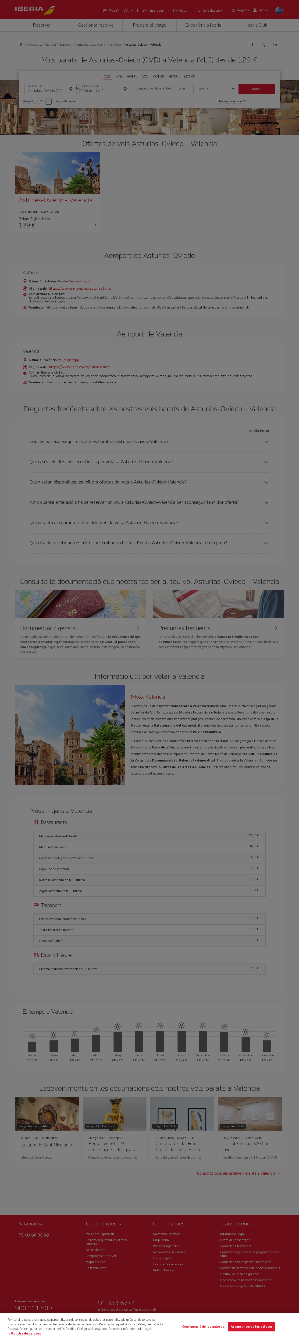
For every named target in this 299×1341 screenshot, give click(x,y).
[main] (149, 1327)
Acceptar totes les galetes (252, 1326)
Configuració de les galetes (203, 1326)
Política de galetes (26, 1333)
